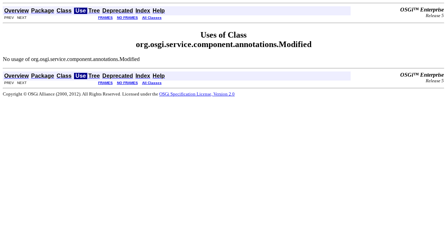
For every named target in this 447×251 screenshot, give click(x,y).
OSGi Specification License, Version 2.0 (197, 94)
